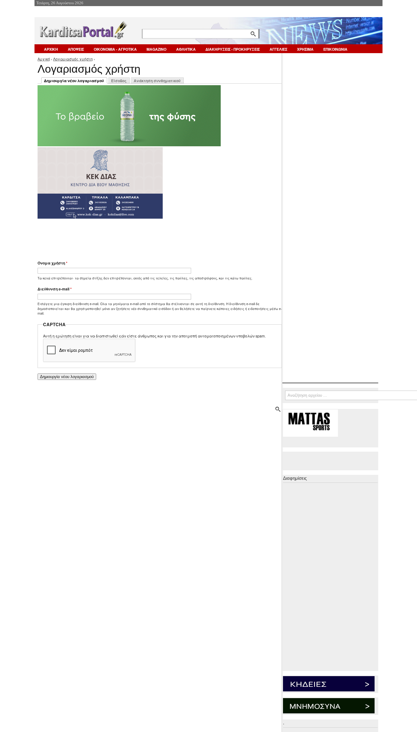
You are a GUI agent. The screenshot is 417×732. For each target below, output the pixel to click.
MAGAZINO (156, 49)
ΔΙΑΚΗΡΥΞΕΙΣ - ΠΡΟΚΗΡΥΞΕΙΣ (232, 49)
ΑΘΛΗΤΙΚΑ (186, 49)
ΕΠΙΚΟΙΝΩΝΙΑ (335, 49)
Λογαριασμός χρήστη (73, 58)
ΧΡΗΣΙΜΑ (305, 49)
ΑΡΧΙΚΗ (51, 49)
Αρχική (44, 58)
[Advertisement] (146, 237)
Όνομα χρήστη (52, 263)
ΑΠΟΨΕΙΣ (76, 49)
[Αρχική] (83, 29)
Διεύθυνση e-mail (55, 289)
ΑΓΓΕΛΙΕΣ (278, 49)
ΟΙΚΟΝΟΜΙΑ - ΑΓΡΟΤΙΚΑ (115, 49)
